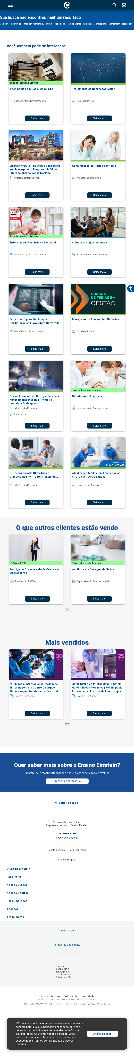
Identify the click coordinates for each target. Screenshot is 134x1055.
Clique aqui (62, 966)
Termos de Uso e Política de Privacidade (67, 996)
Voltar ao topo (68, 802)
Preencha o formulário (67, 781)
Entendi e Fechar (102, 1033)
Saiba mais (37, 118)
